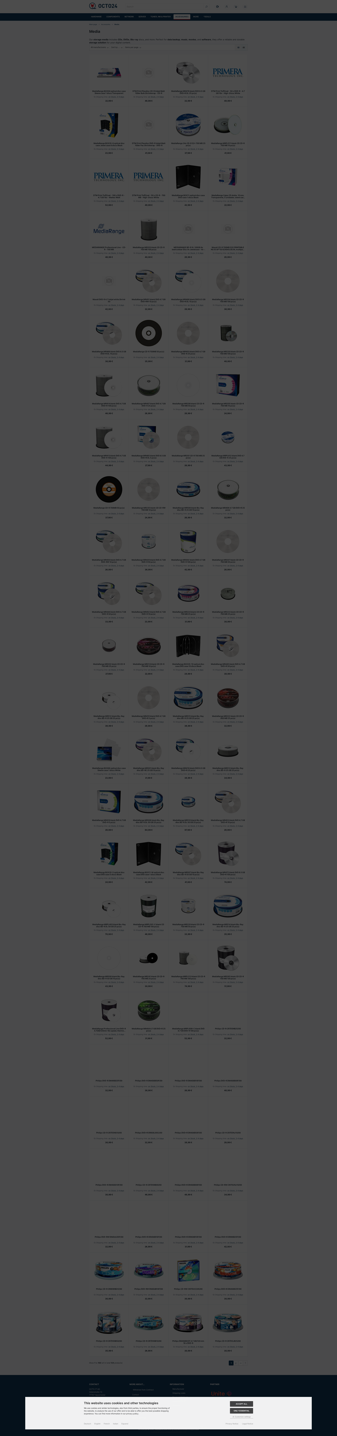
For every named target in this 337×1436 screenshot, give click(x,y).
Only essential (242, 1411)
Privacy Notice (232, 1424)
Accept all (241, 1404)
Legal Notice (247, 1424)
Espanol (124, 1424)
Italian (115, 1424)
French (107, 1424)
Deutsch (87, 1424)
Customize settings (242, 1417)
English (97, 1424)
